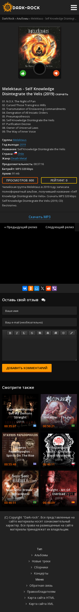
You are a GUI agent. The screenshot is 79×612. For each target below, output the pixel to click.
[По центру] (47, 333)
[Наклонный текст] (17, 333)
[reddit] (48, 288)
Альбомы (41, 555)
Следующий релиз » (61, 227)
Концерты (41, 573)
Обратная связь (41, 585)
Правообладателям (41, 592)
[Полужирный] (10, 333)
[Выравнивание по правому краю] (55, 333)
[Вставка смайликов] (63, 333)
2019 (23, 144)
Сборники (41, 567)
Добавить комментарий (26, 368)
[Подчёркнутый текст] (24, 333)
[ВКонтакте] (24, 288)
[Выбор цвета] (71, 333)
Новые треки (41, 561)
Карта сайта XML (41, 604)
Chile (21, 154)
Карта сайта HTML (41, 598)
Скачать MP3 (40, 217)
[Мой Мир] (36, 288)
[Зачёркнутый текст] (32, 333)
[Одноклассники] (30, 288)
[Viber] (54, 288)
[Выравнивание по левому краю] (40, 333)
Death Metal (19, 158)
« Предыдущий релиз (20, 227)
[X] (42, 288)
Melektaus (20, 140)
